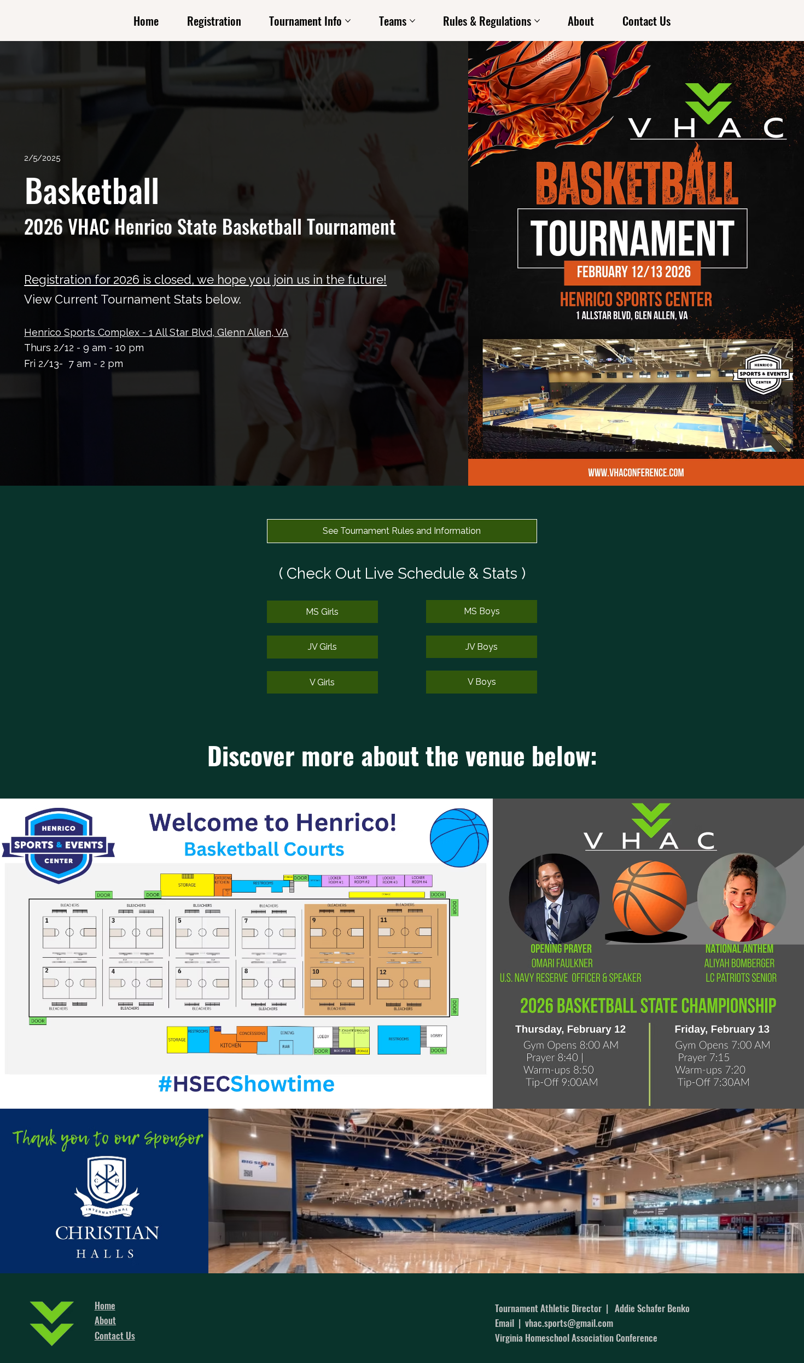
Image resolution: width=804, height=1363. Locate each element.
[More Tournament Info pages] (348, 21)
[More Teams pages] (412, 21)
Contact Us (115, 1335)
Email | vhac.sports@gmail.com (554, 1323)
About (105, 1320)
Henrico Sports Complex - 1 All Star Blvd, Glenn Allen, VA (156, 332)
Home (105, 1305)
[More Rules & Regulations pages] (537, 21)
